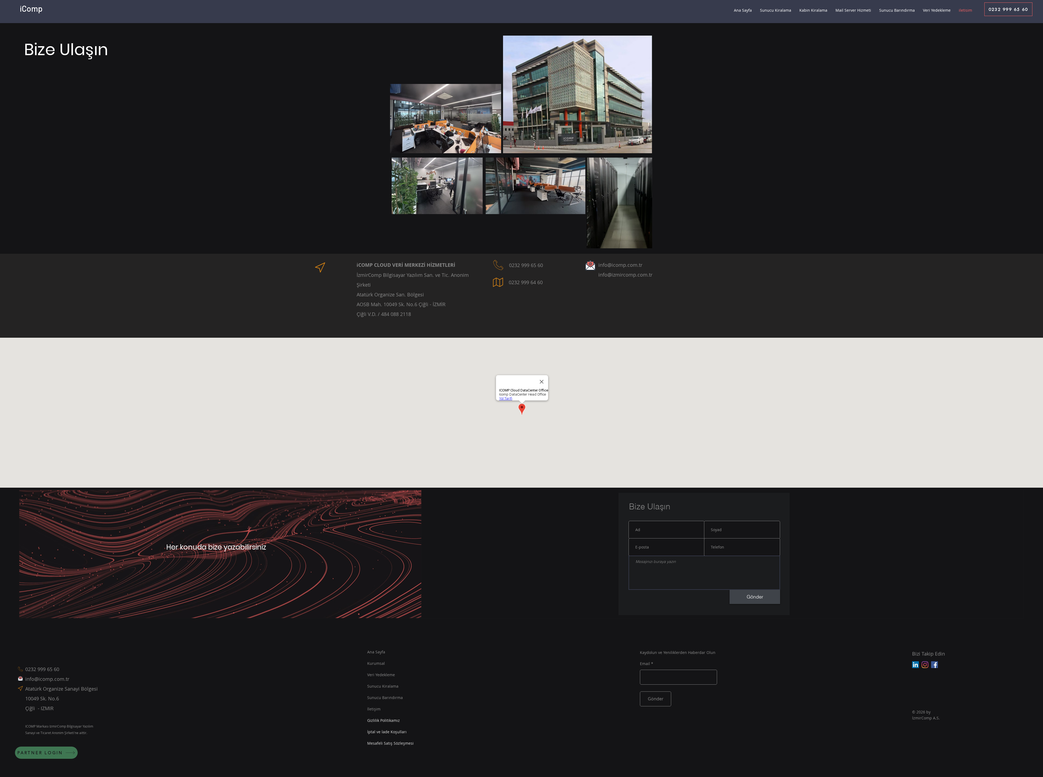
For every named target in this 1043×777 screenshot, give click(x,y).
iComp (31, 8)
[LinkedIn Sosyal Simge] (915, 664)
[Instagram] (925, 664)
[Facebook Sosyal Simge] (934, 664)
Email (645, 664)
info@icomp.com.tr (47, 679)
